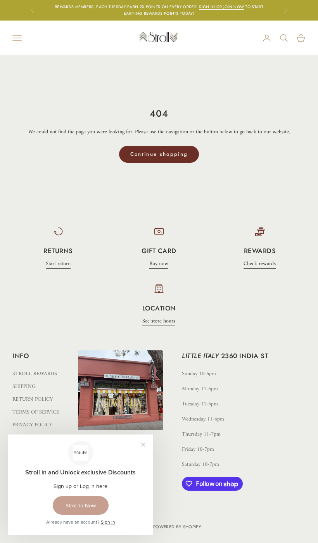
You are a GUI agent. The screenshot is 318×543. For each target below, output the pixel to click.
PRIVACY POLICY (32, 425)
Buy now (158, 264)
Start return (58, 264)
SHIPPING (24, 386)
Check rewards (260, 264)
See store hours (158, 321)
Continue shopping (159, 154)
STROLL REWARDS (34, 374)
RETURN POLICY (32, 399)
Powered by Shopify (177, 527)
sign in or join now (221, 7)
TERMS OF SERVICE (35, 412)
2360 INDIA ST (244, 355)
